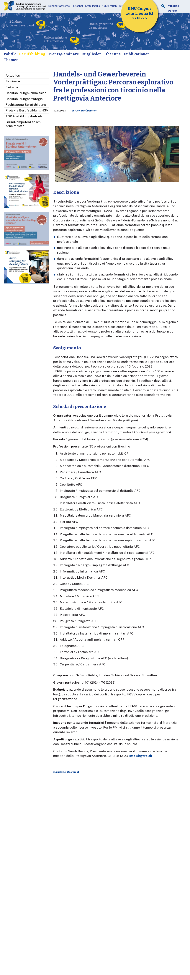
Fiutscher (77, 5)
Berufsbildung (32, 54)
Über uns (112, 54)
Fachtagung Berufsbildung (26, 104)
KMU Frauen (109, 5)
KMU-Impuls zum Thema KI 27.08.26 (139, 13)
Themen (11, 60)
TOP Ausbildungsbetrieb (24, 116)
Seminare (13, 81)
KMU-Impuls (92, 5)
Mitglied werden (173, 8)
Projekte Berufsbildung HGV (27, 110)
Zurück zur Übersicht (84, 110)
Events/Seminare (64, 54)
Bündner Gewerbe (59, 5)
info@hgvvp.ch (140, 756)
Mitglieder (91, 54)
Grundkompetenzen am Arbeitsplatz (23, 124)
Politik (10, 54)
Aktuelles (13, 75)
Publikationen (137, 54)
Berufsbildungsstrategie (24, 99)
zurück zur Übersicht (66, 772)
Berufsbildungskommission (26, 93)
